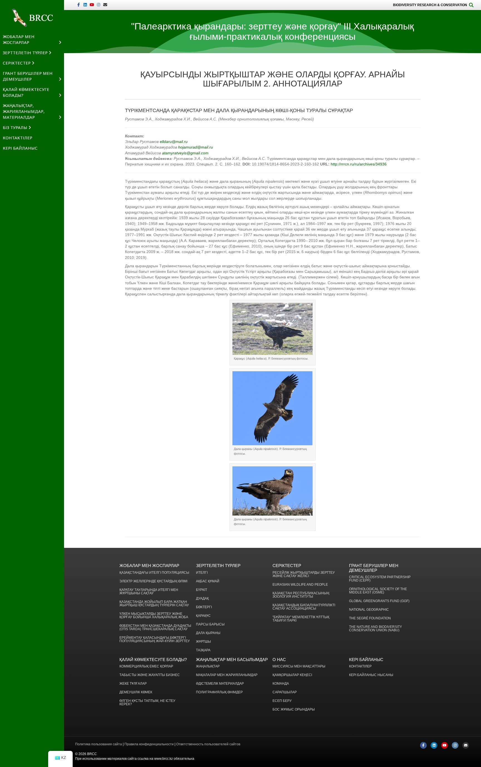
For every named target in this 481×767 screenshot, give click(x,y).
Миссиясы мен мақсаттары (299, 666)
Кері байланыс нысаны (371, 675)
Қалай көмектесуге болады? (26, 92)
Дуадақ (202, 598)
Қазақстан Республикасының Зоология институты (301, 595)
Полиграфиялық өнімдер (219, 692)
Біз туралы (15, 127)
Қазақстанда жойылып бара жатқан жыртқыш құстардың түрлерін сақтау (154, 603)
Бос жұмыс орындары (294, 709)
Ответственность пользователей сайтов (208, 744)
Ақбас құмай (207, 581)
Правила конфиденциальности (149, 744)
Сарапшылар (285, 692)
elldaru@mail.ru (174, 141)
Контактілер (17, 137)
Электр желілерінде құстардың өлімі (153, 581)
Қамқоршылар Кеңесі (292, 675)
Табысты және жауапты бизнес (149, 675)
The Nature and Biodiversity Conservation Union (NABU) (375, 628)
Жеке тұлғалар (133, 684)
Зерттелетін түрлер (25, 52)
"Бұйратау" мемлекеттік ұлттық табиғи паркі (301, 618)
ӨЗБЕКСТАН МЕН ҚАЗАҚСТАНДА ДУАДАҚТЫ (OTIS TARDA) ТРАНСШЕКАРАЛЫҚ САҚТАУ (155, 627)
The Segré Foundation (370, 618)
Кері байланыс (20, 148)
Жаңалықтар (208, 666)
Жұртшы (203, 642)
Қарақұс (203, 616)
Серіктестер (17, 63)
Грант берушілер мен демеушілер (28, 76)
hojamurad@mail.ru (195, 147)
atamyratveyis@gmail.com (185, 153)
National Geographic (369, 610)
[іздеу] (471, 5)
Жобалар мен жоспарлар (19, 39)
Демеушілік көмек (135, 692)
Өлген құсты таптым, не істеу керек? (147, 702)
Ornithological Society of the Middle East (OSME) (378, 590)
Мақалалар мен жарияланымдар (226, 675)
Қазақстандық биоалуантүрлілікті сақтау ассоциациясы (304, 606)
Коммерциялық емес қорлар (146, 666)
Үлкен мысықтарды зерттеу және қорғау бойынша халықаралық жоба (153, 615)
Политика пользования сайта (98, 744)
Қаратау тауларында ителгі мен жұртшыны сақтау (148, 591)
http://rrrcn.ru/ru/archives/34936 (359, 164)
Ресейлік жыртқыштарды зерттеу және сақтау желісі (304, 574)
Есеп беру (282, 701)
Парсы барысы (210, 624)
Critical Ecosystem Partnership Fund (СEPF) (380, 578)
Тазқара (203, 650)
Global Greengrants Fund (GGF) (379, 601)
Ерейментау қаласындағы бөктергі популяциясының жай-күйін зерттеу (154, 639)
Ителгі (202, 573)
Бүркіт (201, 590)
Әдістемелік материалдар (220, 684)
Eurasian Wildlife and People (300, 585)
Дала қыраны (208, 633)
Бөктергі (204, 607)
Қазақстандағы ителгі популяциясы (154, 573)
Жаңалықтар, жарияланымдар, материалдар (24, 111)
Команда (281, 684)
